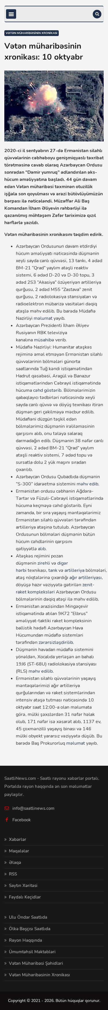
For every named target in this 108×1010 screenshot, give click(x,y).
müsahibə (44, 340)
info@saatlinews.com (33, 808)
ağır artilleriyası (85, 577)
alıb (42, 549)
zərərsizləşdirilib (56, 642)
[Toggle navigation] (11, 14)
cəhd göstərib (47, 390)
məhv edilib (41, 671)
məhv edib (87, 484)
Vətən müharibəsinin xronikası (31, 33)
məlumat (43, 318)
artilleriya (74, 570)
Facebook (21, 820)
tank (52, 570)
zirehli (43, 563)
